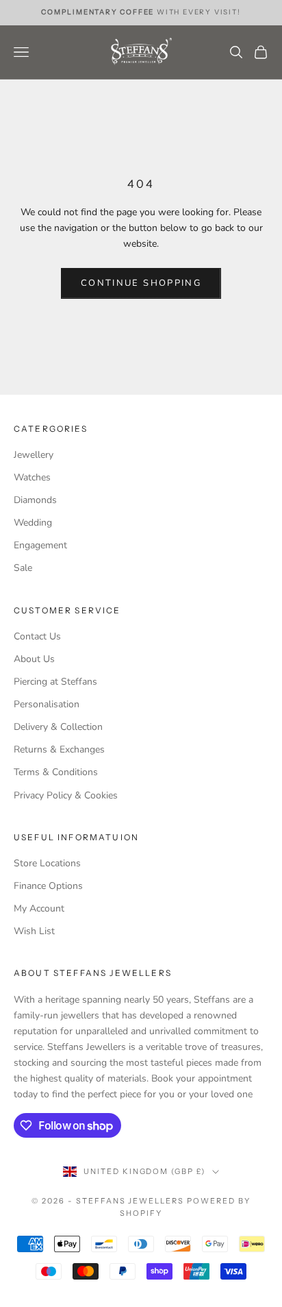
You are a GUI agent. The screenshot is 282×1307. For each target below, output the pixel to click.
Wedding (33, 522)
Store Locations (47, 863)
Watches (32, 477)
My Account (39, 908)
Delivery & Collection (58, 726)
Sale (23, 567)
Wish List (34, 931)
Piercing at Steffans (55, 681)
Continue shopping (141, 283)
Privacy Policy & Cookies (66, 795)
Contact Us (37, 636)
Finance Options (48, 885)
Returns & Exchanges (59, 749)
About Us (34, 658)
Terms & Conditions (56, 772)
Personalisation (46, 704)
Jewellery (33, 454)
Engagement (40, 545)
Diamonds (35, 499)
